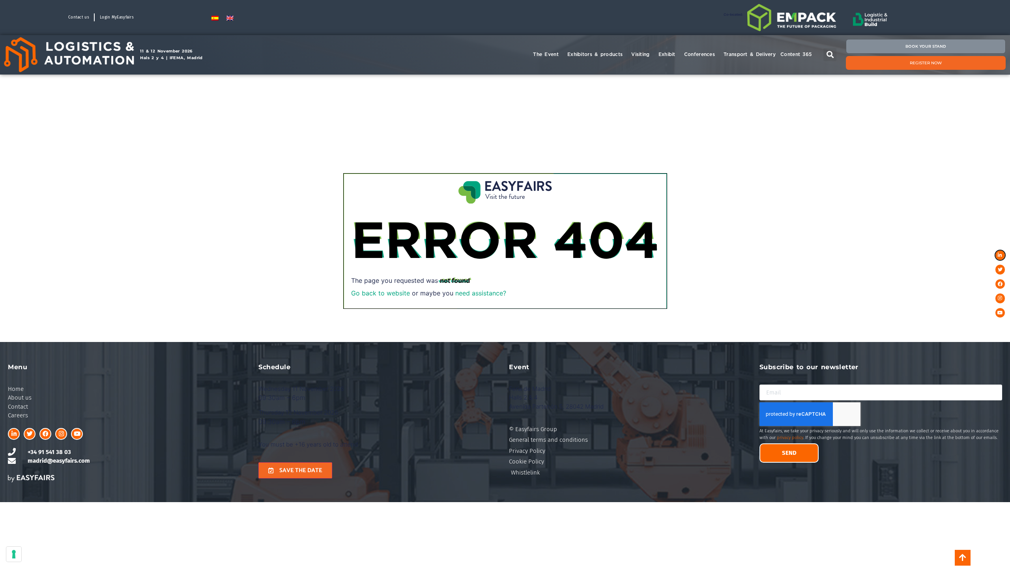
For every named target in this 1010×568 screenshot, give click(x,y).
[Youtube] (77, 434)
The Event (546, 54)
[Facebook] (45, 434)
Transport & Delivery (750, 54)
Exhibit (666, 54)
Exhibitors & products (595, 54)
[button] (829, 54)
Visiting (640, 54)
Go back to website (380, 293)
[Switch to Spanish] (215, 17)
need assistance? (480, 293)
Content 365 (796, 54)
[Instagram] (61, 434)
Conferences (699, 54)
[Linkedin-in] (14, 434)
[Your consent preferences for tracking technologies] (13, 554)
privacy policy (790, 437)
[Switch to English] (230, 17)
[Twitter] (30, 434)
